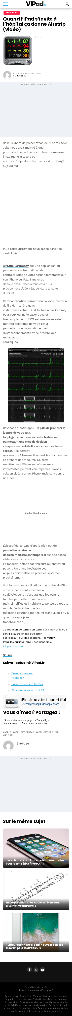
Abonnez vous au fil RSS (27, 690)
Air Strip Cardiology (16, 265)
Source (7, 655)
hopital (9, 735)
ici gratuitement (13, 646)
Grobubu (21, 76)
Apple (7, 732)
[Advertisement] (36, 207)
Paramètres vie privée (35, 987)
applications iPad (48, 732)
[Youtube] (42, 969)
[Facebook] (29, 969)
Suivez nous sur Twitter (27, 684)
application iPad (24, 732)
